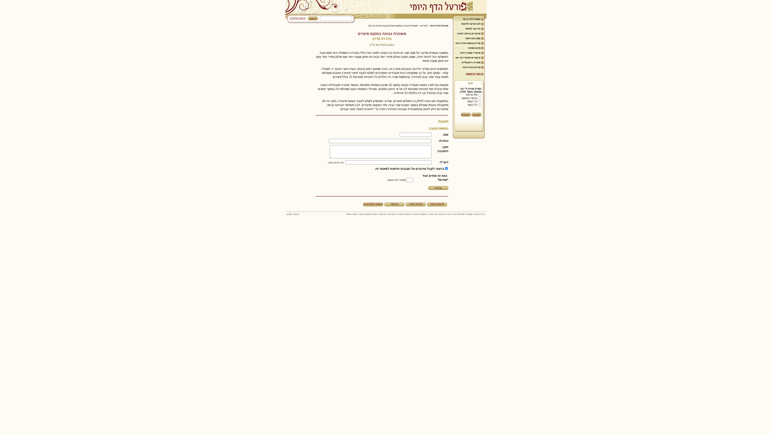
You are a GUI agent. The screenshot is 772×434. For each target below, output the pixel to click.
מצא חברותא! (472, 38)
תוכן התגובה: (442, 149)
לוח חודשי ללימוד (470, 24)
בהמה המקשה (469, 98)
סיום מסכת (474, 48)
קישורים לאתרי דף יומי (467, 57)
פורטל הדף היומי (439, 25)
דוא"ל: (443, 162)
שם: (445, 134)
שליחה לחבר (416, 204)
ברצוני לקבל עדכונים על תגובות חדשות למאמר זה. (409, 168)
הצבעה (476, 114)
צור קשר (433, 214)
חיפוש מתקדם (298, 18)
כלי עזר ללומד (472, 28)
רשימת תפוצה (405, 214)
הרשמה (470, 73)
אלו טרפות (471, 94)
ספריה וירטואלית (471, 62)
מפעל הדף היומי (471, 19)
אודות (442, 214)
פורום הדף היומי (471, 67)
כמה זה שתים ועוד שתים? (434, 177)
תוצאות (465, 114)
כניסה (480, 73)
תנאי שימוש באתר (368, 214)
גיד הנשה (472, 101)
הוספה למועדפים (373, 204)
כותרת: (443, 140)
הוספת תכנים (420, 214)
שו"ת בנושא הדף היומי (467, 43)
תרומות (382, 214)
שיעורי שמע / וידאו (470, 52)
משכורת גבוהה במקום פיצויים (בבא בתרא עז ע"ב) (393, 25)
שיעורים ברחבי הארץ (468, 33)
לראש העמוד (437, 204)
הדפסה (394, 204)
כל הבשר (472, 104)
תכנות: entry (292, 214)
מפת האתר (351, 214)
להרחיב (424, 25)
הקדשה (392, 214)
